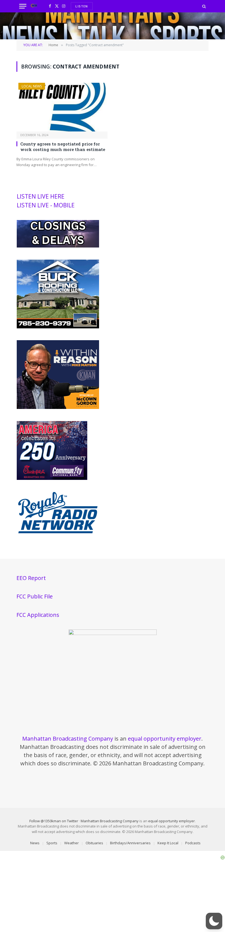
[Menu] (22, 6)
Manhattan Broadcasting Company (67, 738)
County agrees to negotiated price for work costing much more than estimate (62, 146)
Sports (51, 842)
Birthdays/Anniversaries (130, 842)
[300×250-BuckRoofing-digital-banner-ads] (58, 327)
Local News (32, 86)
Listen (81, 6)
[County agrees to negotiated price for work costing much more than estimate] (62, 107)
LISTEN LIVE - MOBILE (46, 205)
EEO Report (31, 578)
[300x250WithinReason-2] (58, 407)
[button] (214, 921)
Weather (71, 842)
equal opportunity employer (164, 738)
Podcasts (193, 842)
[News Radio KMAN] (33, 6)
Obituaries (94, 842)
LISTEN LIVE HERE (40, 196)
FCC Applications (37, 614)
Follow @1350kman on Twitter (53, 820)
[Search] (203, 6)
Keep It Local (168, 842)
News (35, 842)
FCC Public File (34, 596)
